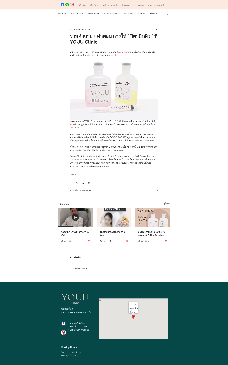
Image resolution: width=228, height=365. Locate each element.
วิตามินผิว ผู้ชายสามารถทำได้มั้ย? (75, 234)
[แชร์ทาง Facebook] (71, 183)
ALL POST (62, 14)
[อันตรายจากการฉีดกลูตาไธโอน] (114, 217)
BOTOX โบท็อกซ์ (77, 14)
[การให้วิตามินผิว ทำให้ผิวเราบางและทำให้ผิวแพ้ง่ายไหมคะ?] (152, 217)
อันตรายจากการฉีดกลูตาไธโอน (113, 234)
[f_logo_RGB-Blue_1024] (62, 4)
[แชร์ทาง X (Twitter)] (77, 183)
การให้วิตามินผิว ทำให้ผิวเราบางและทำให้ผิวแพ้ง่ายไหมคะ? (151, 234)
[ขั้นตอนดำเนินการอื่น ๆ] (156, 29)
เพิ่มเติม (152, 14)
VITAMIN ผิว (128, 14)
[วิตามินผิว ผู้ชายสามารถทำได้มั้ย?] (75, 217)
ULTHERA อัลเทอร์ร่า (112, 14)
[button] (167, 14)
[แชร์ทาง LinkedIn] (83, 183)
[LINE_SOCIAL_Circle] (67, 4)
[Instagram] (72, 4)
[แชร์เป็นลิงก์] (89, 183)
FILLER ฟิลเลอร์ (94, 14)
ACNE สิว (141, 14)
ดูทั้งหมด (167, 203)
